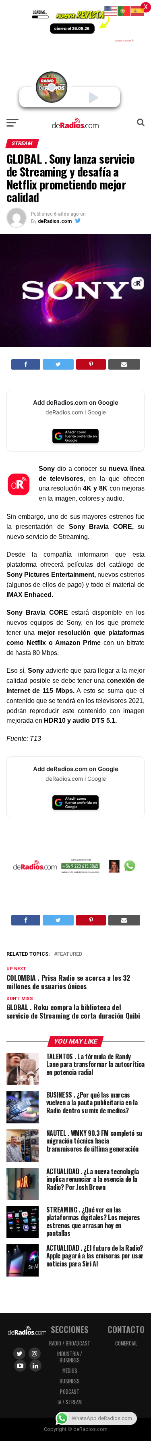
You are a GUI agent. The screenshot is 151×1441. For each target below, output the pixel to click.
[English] (111, 10)
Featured (69, 954)
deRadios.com (55, 221)
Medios (69, 1370)
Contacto (126, 1329)
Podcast (69, 1391)
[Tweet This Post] (58, 364)
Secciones (70, 1329)
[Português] (124, 10)
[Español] (138, 10)
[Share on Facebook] (25, 364)
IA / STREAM (70, 1402)
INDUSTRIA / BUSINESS (69, 1357)
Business (70, 1381)
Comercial (126, 1343)
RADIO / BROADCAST (69, 1343)
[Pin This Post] (91, 364)
